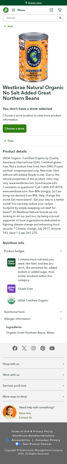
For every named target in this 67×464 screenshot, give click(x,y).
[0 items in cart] (60, 10)
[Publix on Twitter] (24, 350)
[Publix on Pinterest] (43, 350)
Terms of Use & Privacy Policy (32, 431)
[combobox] (32, 18)
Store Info (25, 413)
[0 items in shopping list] (51, 10)
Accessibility (20, 439)
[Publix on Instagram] (33, 350)
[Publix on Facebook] (15, 350)
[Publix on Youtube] (52, 350)
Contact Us (25, 417)
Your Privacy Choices (37, 443)
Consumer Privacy (48, 439)
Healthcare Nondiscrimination (33, 435)
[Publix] (6, 10)
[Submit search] (60, 18)
